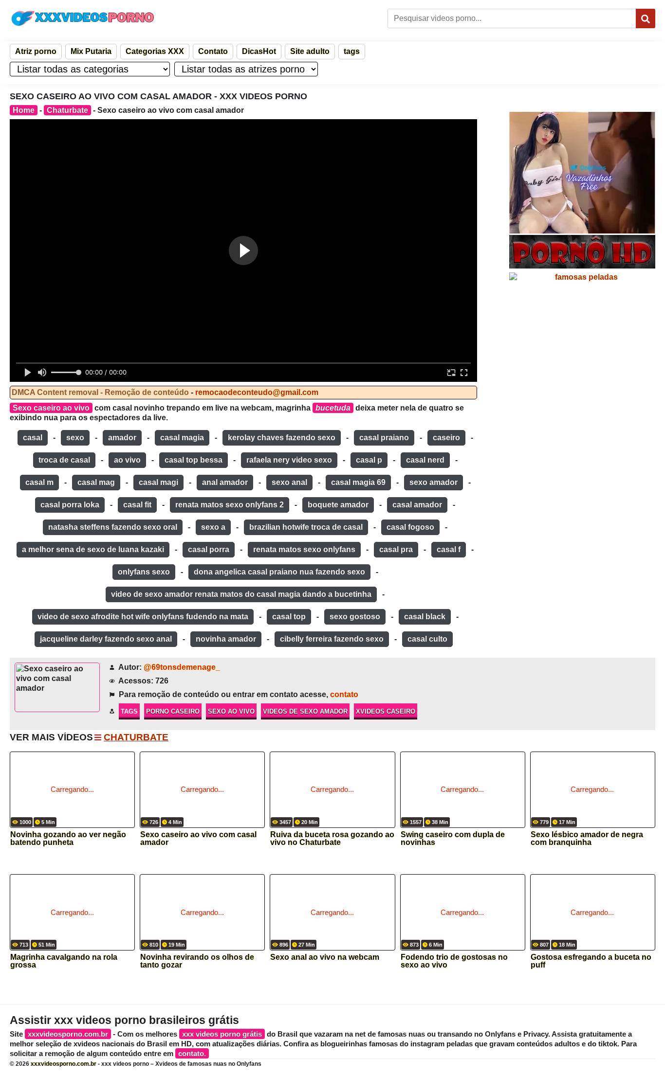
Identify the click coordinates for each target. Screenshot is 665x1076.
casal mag (96, 482)
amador (122, 437)
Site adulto (310, 51)
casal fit (137, 505)
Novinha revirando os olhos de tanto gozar (197, 961)
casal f (449, 549)
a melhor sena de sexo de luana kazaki (93, 549)
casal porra (208, 549)
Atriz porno (35, 51)
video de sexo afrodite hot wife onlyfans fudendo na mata (142, 616)
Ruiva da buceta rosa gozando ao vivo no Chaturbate (332, 838)
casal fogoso (410, 527)
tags (352, 51)
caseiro (446, 437)
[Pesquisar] (645, 18)
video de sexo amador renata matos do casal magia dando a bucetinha (241, 594)
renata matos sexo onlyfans (304, 549)
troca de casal (64, 460)
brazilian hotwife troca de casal (306, 527)
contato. (192, 1053)
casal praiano (384, 437)
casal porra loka (69, 505)
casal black (424, 616)
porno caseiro (173, 711)
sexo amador (433, 482)
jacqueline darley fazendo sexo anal (106, 639)
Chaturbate (67, 110)
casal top (289, 616)
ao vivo (127, 460)
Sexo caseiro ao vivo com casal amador (198, 838)
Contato (213, 51)
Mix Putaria (91, 51)
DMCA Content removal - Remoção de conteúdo (100, 392)
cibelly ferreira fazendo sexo (332, 639)
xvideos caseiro (385, 711)
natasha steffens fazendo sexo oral (112, 527)
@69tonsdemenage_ (182, 667)
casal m (39, 482)
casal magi (158, 482)
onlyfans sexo (144, 572)
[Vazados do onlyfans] (582, 172)
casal (32, 437)
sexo (75, 437)
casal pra (396, 549)
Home (24, 110)
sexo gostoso (355, 616)
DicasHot (259, 51)
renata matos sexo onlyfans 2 (229, 505)
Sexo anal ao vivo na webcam (324, 957)
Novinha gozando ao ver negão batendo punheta (68, 838)
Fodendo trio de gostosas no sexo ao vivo (454, 961)
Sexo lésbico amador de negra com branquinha (587, 838)
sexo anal (289, 482)
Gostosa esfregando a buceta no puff (591, 961)
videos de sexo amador (305, 711)
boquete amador (338, 505)
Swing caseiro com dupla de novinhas (453, 838)
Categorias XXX (155, 51)
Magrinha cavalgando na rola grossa (63, 961)
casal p (369, 460)
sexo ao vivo (231, 711)
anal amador (225, 482)
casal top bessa (193, 460)
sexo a (213, 527)
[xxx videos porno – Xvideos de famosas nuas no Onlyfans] (83, 18)
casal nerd (425, 460)
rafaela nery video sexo (289, 460)
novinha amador (226, 639)
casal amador (417, 505)
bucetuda (333, 408)
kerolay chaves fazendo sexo (281, 437)
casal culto (427, 639)
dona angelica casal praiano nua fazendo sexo (279, 572)
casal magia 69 (358, 482)
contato (344, 694)
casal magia (182, 437)
